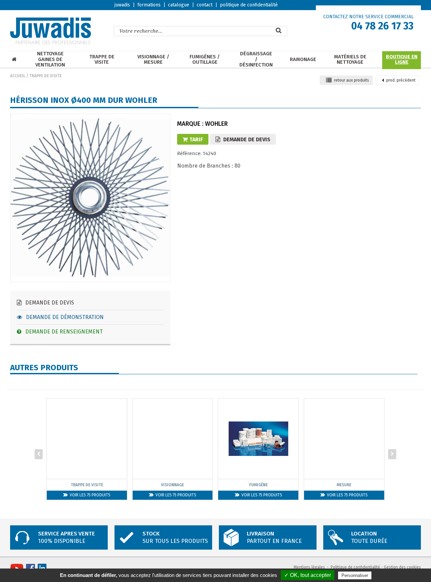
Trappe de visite (101, 59)
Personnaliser (354, 575)
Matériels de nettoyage (350, 59)
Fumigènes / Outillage (205, 59)
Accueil (17, 76)
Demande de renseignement (63, 331)
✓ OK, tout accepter (307, 575)
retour (351, 80)
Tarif (196, 139)
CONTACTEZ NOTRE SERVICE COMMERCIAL (368, 17)
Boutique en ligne (402, 59)
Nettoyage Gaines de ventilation (50, 59)
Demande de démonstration (64, 317)
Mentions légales (309, 567)
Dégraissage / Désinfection (256, 59)
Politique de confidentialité (355, 567)
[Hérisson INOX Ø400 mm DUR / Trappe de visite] (10, 117)
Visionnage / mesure (153, 59)
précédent (401, 80)
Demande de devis (49, 302)
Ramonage (303, 59)
